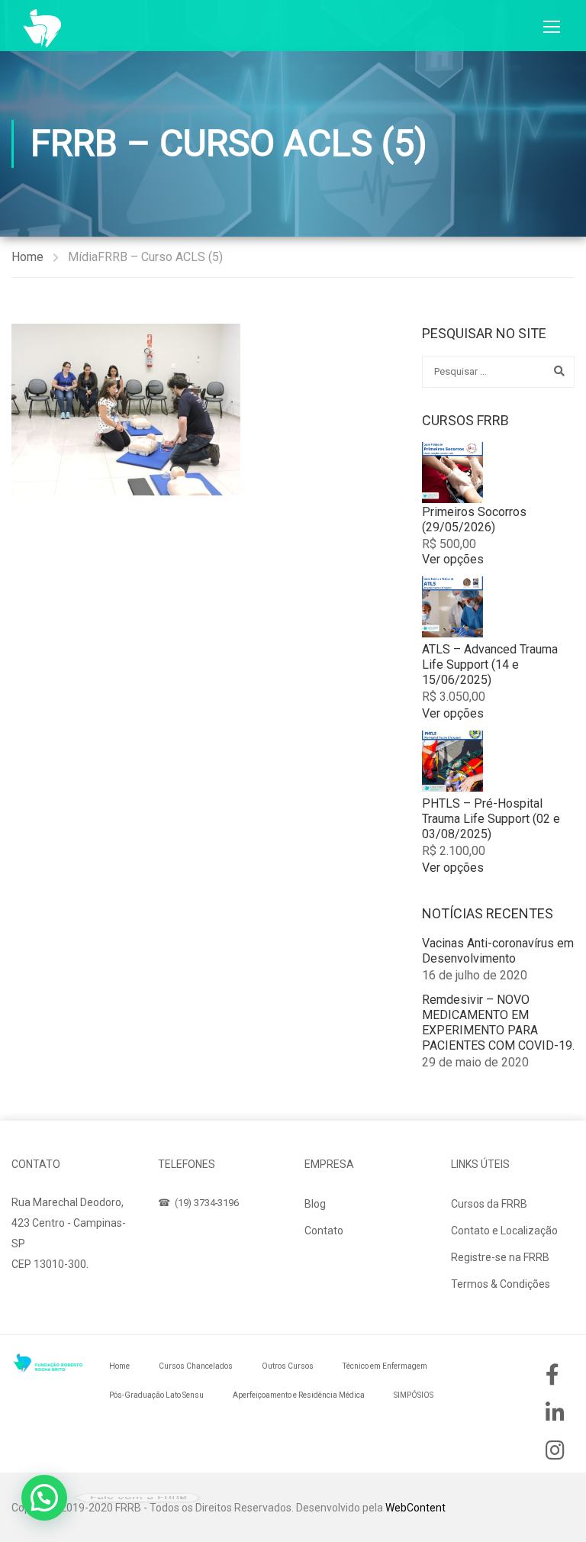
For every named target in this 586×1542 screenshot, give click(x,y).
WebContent (415, 1508)
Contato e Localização (504, 1230)
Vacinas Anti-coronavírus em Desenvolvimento (498, 951)
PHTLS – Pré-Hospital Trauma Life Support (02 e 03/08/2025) (491, 818)
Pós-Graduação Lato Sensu (156, 1395)
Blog (315, 1204)
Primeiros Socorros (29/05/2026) (474, 519)
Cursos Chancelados (196, 1366)
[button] (44, 1498)
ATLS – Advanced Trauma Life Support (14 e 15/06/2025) (490, 664)
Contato (323, 1230)
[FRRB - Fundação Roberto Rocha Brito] (42, 28)
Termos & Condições (500, 1284)
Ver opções (453, 559)
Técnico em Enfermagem (385, 1366)
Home (27, 257)
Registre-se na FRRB (500, 1257)
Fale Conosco (59, 1301)
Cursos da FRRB (489, 1204)
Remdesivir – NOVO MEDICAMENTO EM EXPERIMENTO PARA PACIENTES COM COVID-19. (498, 1022)
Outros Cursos (288, 1366)
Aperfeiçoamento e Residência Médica (299, 1395)
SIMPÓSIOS (413, 1395)
